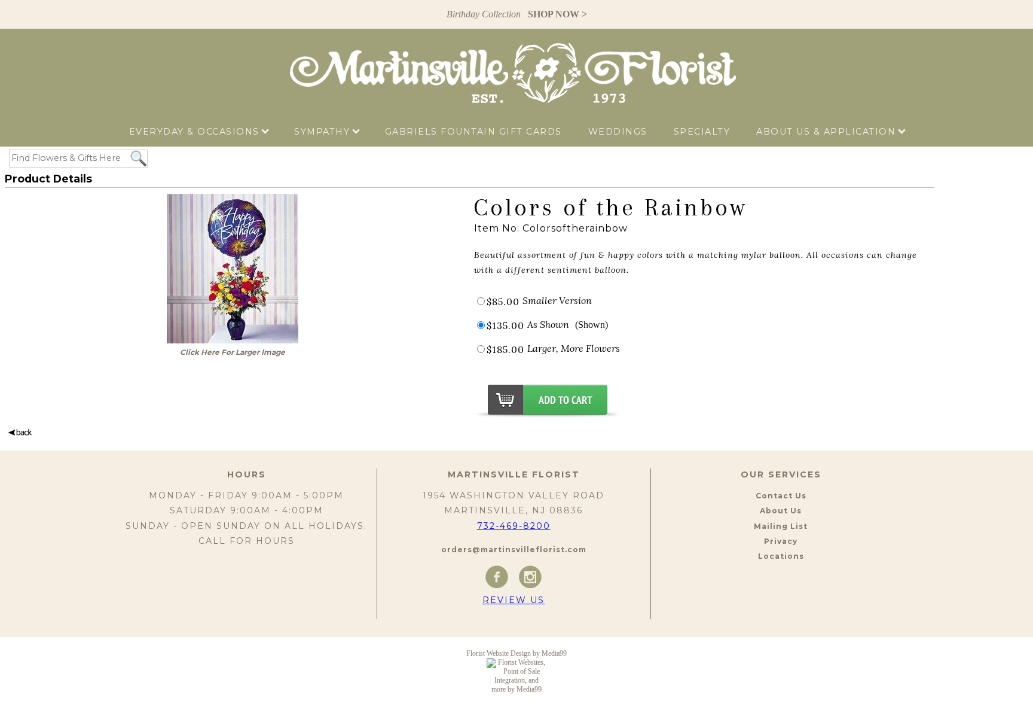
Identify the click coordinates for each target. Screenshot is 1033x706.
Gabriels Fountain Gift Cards (473, 131)
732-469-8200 (514, 526)
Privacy (780, 541)
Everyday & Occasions (196, 131)
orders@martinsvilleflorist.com (513, 549)
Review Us (513, 600)
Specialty (702, 131)
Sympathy (323, 131)
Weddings (617, 131)
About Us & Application (827, 131)
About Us (781, 510)
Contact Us (781, 495)
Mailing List (781, 526)
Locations (781, 556)
